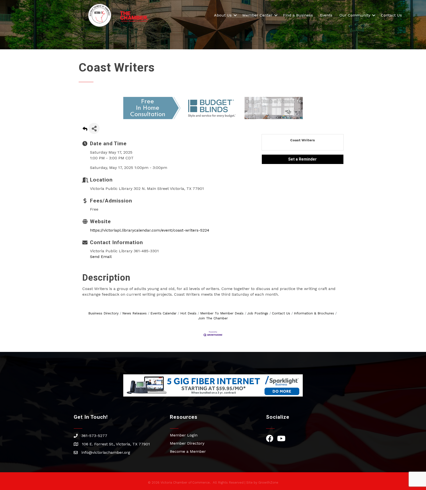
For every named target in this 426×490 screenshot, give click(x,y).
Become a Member (188, 451)
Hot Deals (188, 313)
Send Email (101, 256)
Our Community (354, 15)
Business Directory (103, 313)
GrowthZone (268, 482)
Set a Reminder (302, 159)
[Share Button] (94, 128)
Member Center (257, 15)
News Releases (134, 313)
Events (326, 15)
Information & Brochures (314, 313)
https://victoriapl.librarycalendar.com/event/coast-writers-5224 (149, 230)
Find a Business (298, 15)
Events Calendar (163, 313)
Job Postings (257, 313)
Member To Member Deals (222, 313)
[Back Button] (85, 130)
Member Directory (187, 443)
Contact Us (391, 15)
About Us (223, 15)
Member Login (183, 435)
